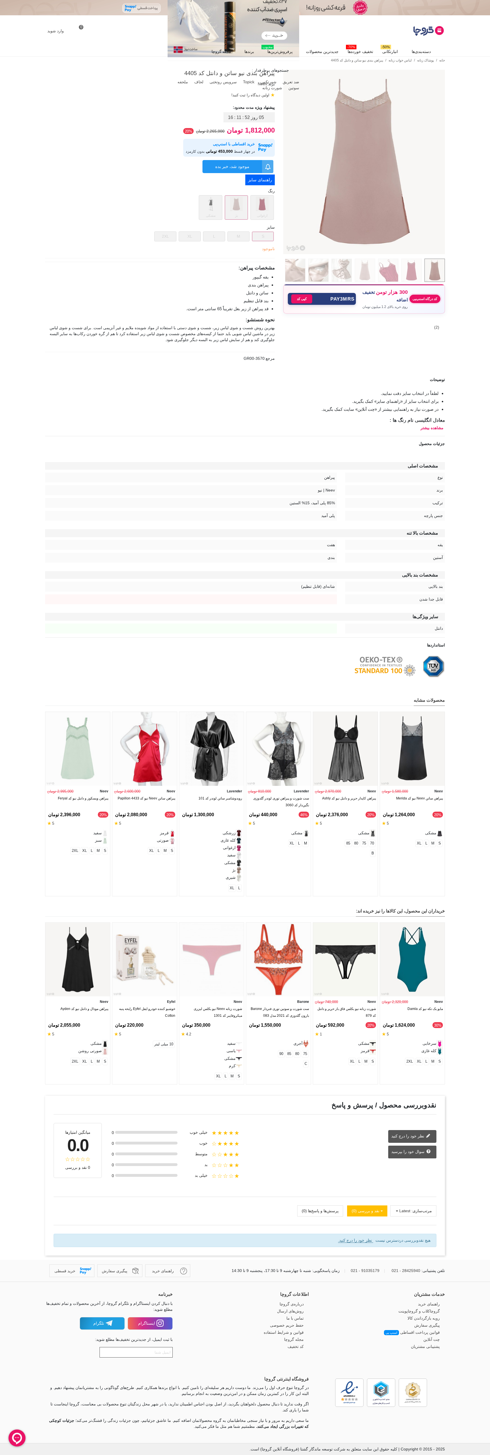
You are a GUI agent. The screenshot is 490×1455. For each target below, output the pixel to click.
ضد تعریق (290, 82)
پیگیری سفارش (427, 1325)
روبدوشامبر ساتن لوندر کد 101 (220, 798)
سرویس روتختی (222, 82)
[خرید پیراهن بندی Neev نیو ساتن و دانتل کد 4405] (364, 251)
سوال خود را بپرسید (408, 1151)
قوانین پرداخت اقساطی (413, 1332)
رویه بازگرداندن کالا (423, 1318)
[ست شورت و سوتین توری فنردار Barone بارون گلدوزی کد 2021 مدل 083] (278, 960)
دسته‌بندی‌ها (421, 51)
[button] (322, 299)
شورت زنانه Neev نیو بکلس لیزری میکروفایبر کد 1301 (218, 1012)
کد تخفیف (296, 1346)
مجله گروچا (221, 51)
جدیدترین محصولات (322, 51)
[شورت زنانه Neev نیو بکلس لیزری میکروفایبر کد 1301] (211, 960)
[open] (245, 379)
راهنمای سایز (260, 179)
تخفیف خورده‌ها (360, 50)
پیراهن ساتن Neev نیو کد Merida (419, 798)
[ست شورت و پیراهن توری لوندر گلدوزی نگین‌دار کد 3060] (278, 749)
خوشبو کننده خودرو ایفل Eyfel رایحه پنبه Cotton (147, 1012)
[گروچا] (414, 31)
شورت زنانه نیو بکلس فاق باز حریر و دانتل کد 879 (346, 1012)
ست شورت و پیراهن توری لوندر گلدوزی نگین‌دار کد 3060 (281, 801)
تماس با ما (295, 1318)
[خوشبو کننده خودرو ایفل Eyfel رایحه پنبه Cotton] (144, 960)
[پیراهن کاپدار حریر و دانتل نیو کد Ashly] (345, 749)
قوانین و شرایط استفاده (284, 1332)
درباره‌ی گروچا (292, 1304)
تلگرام (98, 1323)
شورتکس (267, 82)
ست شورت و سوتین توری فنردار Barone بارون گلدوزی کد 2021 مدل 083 (280, 1012)
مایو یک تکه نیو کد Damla (425, 1009)
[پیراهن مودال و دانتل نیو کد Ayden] (77, 960)
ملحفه (182, 82)
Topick (248, 82)
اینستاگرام (146, 1323)
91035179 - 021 (365, 1270)
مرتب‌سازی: (421, 1211)
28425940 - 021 (406, 1270)
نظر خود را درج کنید (408, 1136)
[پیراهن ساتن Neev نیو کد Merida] (412, 749)
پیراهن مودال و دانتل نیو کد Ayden (84, 1009)
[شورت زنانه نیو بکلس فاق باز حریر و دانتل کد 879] (345, 960)
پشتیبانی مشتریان (425, 1346)
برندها (249, 51)
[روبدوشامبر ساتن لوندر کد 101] (211, 749)
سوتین (293, 88)
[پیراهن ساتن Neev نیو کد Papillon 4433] (144, 749)
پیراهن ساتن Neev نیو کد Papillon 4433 (146, 798)
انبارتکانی (390, 50)
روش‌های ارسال (290, 1311)
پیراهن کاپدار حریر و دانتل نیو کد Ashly (349, 798)
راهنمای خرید (429, 1304)
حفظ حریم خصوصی (287, 1325)
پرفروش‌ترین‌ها (278, 50)
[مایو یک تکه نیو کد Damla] (412, 960)
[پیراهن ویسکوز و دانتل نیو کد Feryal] (77, 749)
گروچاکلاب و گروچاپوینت (419, 1311)
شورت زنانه (271, 88)
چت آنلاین (431, 1339)
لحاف (198, 82)
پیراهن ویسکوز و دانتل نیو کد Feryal (83, 798)
